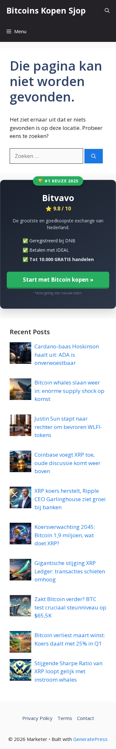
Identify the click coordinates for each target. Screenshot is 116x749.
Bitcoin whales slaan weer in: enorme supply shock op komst (69, 391)
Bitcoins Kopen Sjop (46, 10)
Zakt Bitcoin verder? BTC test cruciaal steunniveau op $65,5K (70, 607)
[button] (107, 10)
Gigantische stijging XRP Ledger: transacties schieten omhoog (69, 571)
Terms (64, 718)
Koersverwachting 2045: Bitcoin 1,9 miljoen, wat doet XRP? (64, 535)
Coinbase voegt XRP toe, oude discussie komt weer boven (67, 463)
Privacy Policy (37, 718)
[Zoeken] (93, 156)
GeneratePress (90, 739)
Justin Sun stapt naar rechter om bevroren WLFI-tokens (68, 427)
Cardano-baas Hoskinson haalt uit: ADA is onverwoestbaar (66, 354)
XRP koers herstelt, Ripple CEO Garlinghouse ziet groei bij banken (70, 499)
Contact (85, 718)
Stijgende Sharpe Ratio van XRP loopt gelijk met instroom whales (68, 671)
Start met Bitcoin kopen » (58, 279)
